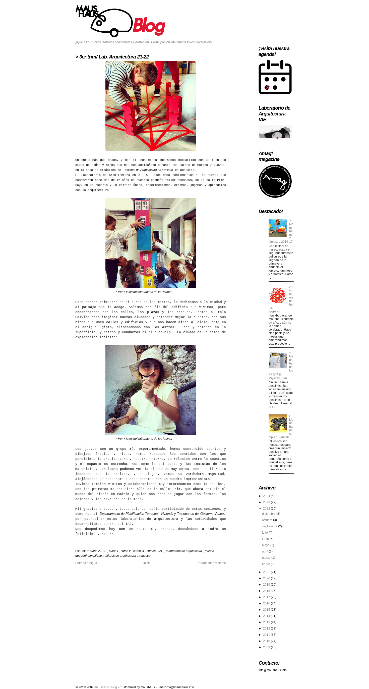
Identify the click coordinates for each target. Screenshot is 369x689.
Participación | (161, 42)
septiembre (270, 526)
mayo (266, 545)
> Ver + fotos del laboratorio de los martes (143, 292)
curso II (126, 551)
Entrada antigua (86, 563)
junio (266, 539)
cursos (151, 551)
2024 (267, 496)
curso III (139, 551)
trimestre (145, 555)
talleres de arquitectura (121, 555)
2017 (267, 597)
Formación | (142, 42)
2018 (267, 591)
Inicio (208, 42)
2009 (267, 647)
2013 (267, 622)
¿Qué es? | (82, 42)
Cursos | (96, 42)
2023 (267, 502)
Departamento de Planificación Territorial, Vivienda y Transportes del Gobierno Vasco (162, 514)
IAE (161, 551)
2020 (267, 578)
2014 (267, 616)
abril (265, 551)
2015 (267, 609)
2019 (267, 584)
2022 (267, 508)
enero (266, 564)
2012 (267, 628)
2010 (267, 641)
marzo (266, 557)
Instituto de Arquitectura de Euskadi (149, 170)
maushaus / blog (106, 687)
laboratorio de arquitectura (184, 551)
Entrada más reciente (211, 563)
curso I (114, 551)
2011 (267, 635)
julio (265, 532)
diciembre (269, 514)
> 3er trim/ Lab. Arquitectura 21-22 (112, 56)
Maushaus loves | (183, 42)
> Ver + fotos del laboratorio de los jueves (143, 439)
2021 (267, 572)
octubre (267, 520)
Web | (200, 42)
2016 (267, 603)
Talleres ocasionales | (118, 42)
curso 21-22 (98, 551)
